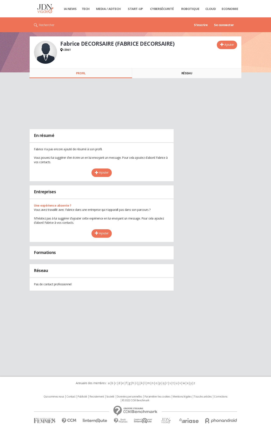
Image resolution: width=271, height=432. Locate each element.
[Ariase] (189, 420)
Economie (230, 9)
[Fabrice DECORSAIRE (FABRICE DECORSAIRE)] (45, 52)
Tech (86, 9)
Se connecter (224, 25)
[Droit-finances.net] (120, 420)
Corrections (220, 396)
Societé (110, 396)
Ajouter (229, 45)
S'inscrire (201, 25)
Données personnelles (129, 396)
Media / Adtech (108, 9)
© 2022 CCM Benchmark (135, 400)
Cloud (210, 9)
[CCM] (69, 420)
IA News (70, 9)
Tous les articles (203, 396)
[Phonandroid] (221, 420)
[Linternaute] (95, 421)
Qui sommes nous (54, 396)
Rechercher (47, 25)
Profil (81, 73)
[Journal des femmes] (44, 420)
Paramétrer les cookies (157, 396)
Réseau (186, 73)
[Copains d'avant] (143, 420)
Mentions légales (182, 396)
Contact (70, 396)
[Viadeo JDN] (166, 420)
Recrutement (97, 396)
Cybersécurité (162, 9)
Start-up (135, 9)
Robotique (190, 9)
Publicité (82, 396)
